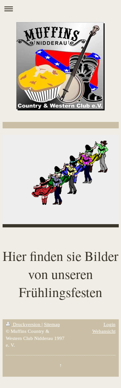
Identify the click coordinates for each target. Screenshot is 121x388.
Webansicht (104, 331)
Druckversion (27, 324)
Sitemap (52, 324)
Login (110, 324)
